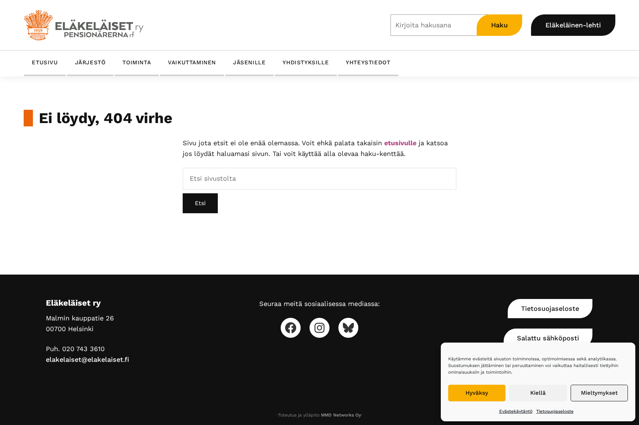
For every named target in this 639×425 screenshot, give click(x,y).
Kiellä (538, 393)
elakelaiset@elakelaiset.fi (87, 359)
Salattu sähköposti (548, 338)
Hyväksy (477, 393)
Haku (499, 25)
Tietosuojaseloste (555, 411)
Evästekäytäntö (515, 411)
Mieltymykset (599, 393)
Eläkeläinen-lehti (573, 25)
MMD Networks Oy (341, 415)
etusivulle (400, 143)
